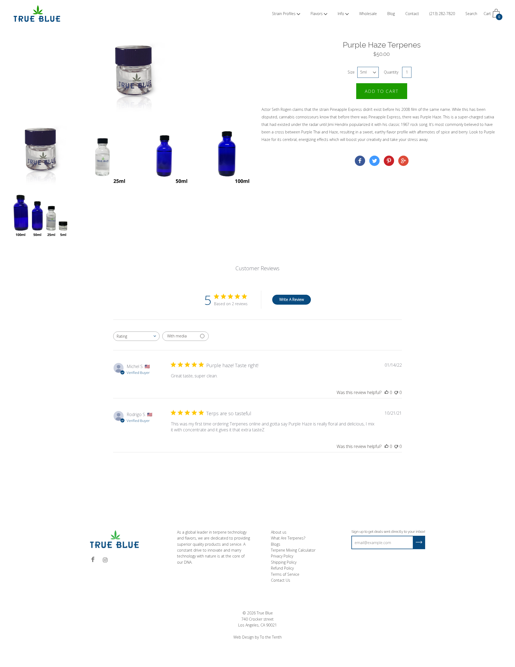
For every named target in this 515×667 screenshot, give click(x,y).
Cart (492, 15)
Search (471, 13)
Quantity (391, 72)
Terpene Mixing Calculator (293, 550)
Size (351, 72)
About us (278, 532)
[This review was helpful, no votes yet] (386, 392)
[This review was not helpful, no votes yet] (396, 392)
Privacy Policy (282, 556)
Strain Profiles (284, 13)
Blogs (275, 544)
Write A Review (291, 299)
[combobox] (136, 336)
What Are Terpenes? (288, 538)
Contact (412, 13)
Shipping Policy (283, 562)
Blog (391, 13)
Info (341, 13)
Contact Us (280, 580)
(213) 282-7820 (442, 13)
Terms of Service (285, 574)
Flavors (317, 13)
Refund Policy (282, 568)
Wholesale (368, 13)
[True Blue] (360, 161)
